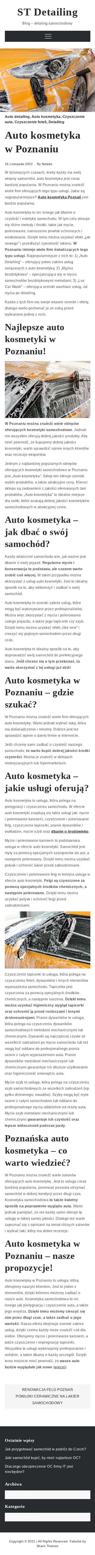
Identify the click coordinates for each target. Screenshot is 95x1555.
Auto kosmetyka (46, 117)
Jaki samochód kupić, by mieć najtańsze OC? (43, 1458)
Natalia (47, 164)
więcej (59, 1367)
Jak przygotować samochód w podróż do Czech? (45, 1449)
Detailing (57, 122)
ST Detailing (47, 12)
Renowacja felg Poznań (47, 1390)
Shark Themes (48, 1546)
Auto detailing (17, 117)
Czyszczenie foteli (31, 122)
